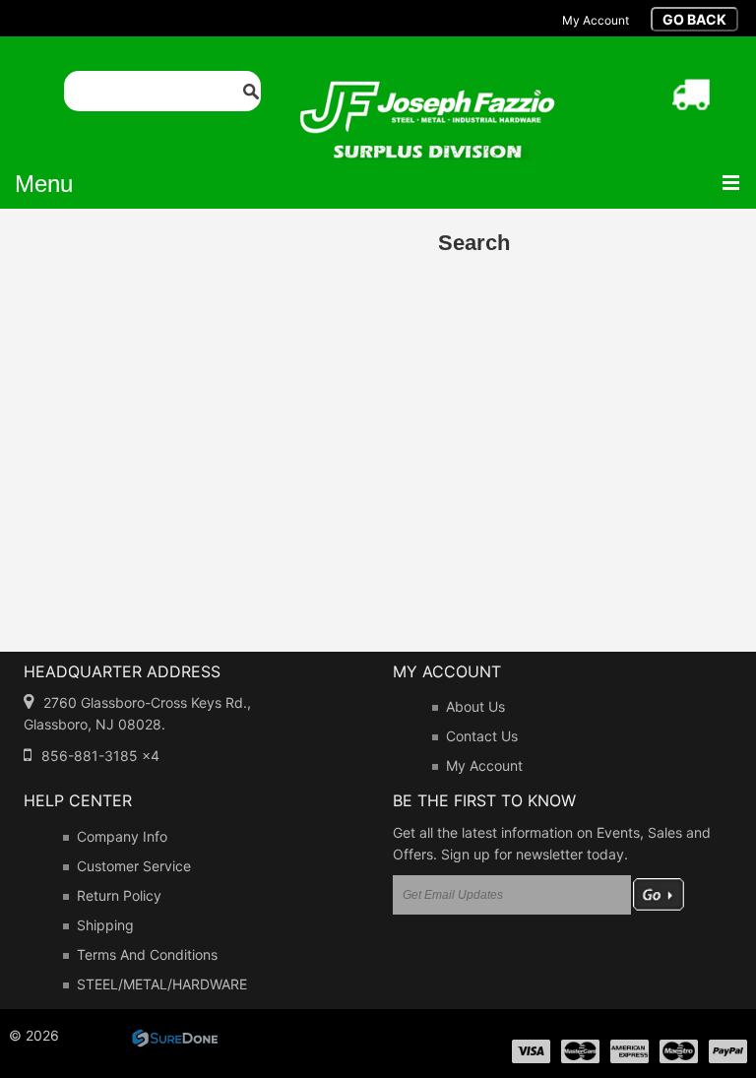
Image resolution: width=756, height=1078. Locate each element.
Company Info (122, 836)
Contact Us (482, 736)
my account (595, 20)
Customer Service (134, 865)
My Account (484, 765)
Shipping (105, 925)
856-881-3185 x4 (100, 755)
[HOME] (427, 93)
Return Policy (119, 895)
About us (475, 706)
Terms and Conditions (147, 954)
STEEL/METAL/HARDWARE (162, 984)
